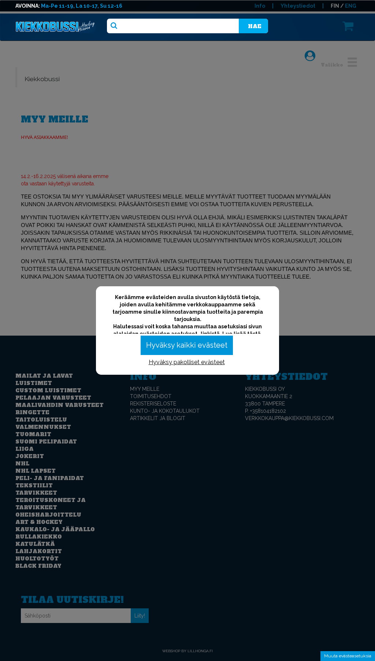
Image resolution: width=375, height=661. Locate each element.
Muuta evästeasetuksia (347, 655)
